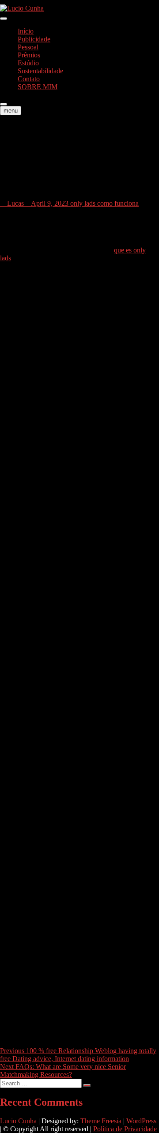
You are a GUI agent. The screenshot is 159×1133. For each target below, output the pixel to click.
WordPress (141, 1121)
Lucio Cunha (18, 1121)
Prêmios (29, 55)
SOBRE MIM (37, 86)
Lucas (14, 203)
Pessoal (28, 47)
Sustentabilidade (40, 71)
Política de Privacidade (125, 1129)
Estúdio (28, 63)
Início (26, 31)
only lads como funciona (104, 203)
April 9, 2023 (49, 203)
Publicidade (34, 39)
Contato (29, 79)
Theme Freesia (100, 1121)
